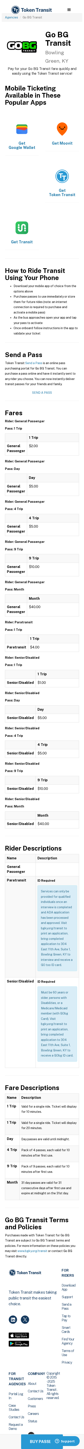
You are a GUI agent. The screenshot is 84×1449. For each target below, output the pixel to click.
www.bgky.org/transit (32, 1251)
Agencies (11, 17)
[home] (31, 10)
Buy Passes (42, 1441)
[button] (69, 9)
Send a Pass (33, 363)
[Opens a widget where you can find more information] (65, 1441)
